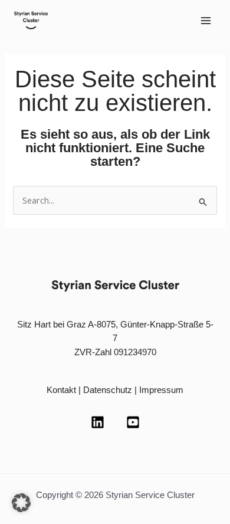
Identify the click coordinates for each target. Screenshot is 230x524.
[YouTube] (133, 422)
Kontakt (61, 390)
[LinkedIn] (97, 422)
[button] (21, 503)
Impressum (161, 390)
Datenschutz (107, 390)
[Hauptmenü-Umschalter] (205, 20)
